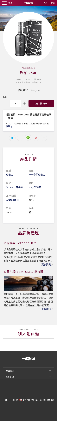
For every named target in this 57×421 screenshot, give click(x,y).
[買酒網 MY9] (28, 3)
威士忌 (9, 174)
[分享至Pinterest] (36, 138)
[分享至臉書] (20, 138)
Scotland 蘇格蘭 (14, 187)
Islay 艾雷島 (35, 187)
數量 (5, 97)
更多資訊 (46, 264)
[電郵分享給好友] (44, 138)
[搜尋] (46, 3)
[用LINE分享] (28, 137)
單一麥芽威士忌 (37, 174)
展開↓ (9, 126)
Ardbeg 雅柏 (12, 199)
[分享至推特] (12, 138)
